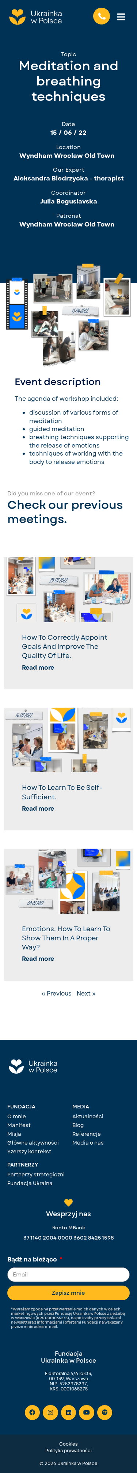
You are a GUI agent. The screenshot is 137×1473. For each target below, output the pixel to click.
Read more (38, 667)
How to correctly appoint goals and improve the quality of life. (64, 647)
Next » (86, 993)
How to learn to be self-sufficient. (62, 792)
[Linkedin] (68, 1412)
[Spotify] (105, 1412)
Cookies (68, 1444)
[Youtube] (86, 1412)
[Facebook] (32, 1412)
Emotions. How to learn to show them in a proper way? (66, 938)
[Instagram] (50, 1412)
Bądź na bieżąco (32, 1260)
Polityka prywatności (68, 1450)
